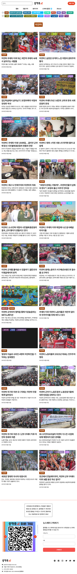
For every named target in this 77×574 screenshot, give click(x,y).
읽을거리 (25, 9)
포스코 (71, 76)
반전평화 (23, 203)
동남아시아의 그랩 (8, 121)
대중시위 (56, 76)
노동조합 (50, 367)
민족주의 (12, 160)
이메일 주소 (45, 533)
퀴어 (54, 118)
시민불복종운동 (8, 118)
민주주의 (31, 410)
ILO (67, 16)
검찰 (7, 16)
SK (18, 287)
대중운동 (61, 34)
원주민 (54, 34)
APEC (47, 16)
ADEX (41, 16)
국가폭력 (33, 76)
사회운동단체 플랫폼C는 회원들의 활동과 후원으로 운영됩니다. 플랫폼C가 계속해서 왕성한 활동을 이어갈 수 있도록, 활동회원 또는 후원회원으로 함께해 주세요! (38, 510)
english (54, 16)
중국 (30, 245)
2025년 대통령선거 (30, 16)
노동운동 (57, 245)
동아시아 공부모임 (16, 13)
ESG (61, 16)
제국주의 (6, 79)
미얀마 (5, 34)
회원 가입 (71, 3)
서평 (11, 34)
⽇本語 (47, 12)
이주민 (48, 160)
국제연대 (29, 34)
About (59, 9)
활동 (17, 9)
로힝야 (19, 76)
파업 (64, 203)
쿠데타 (22, 34)
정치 (6, 13)
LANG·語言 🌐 (47, 9)
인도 (19, 452)
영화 (43, 118)
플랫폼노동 (57, 203)
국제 (63, 13)
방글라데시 (70, 160)
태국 (49, 34)
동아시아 (35, 9)
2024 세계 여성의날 (17, 16)
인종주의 (26, 76)
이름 (44, 540)
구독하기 (59, 550)
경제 (58, 13)
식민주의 (6, 163)
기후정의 (70, 13)
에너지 (57, 410)
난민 (43, 160)
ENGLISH (27, 13)
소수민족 (44, 37)
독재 (16, 34)
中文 (53, 12)
